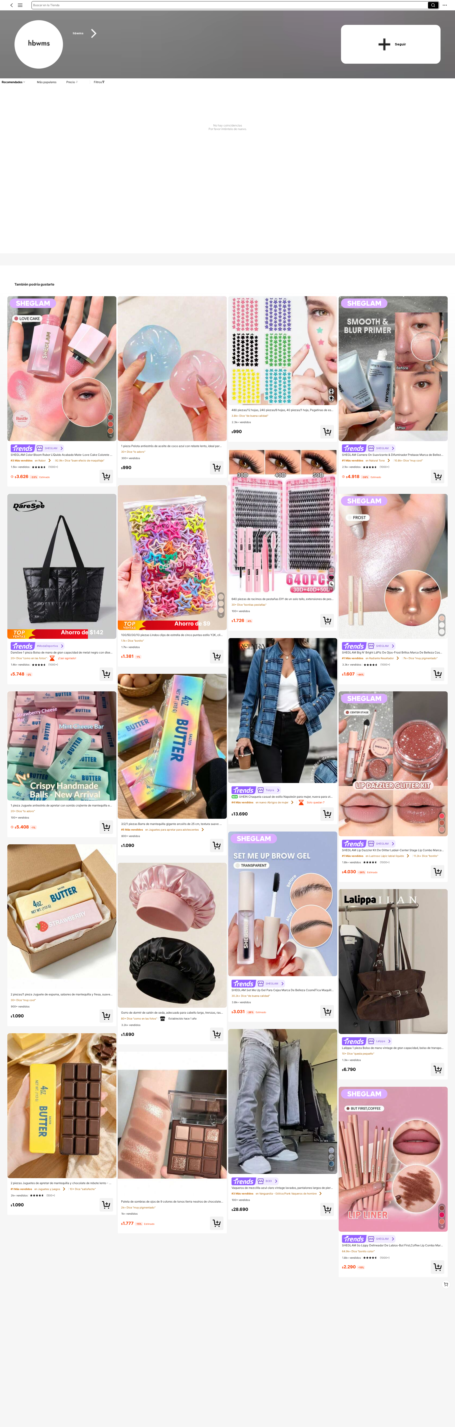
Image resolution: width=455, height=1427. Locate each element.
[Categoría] (20, 5)
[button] (11, 5)
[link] (39, 44)
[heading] (199, 33)
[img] (61, 634)
